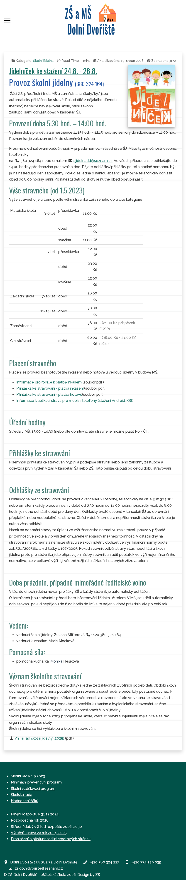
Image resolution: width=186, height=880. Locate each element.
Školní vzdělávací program (33, 788)
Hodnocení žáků (24, 801)
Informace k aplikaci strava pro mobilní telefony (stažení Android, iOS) (74, 400)
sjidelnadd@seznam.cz (93, 161)
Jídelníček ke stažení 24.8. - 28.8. (53, 70)
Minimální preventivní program (36, 782)
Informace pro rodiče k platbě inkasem (49, 382)
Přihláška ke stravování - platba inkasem (50, 388)
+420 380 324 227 (104, 862)
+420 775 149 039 (146, 862)
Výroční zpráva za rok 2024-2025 (39, 833)
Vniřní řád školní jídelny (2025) (39, 738)
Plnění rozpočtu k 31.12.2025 (35, 814)
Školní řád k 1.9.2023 (28, 776)
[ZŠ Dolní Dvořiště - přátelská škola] (93, 20)
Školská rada (21, 795)
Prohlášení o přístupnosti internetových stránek (51, 839)
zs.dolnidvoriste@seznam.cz (39, 868)
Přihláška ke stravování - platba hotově (49, 394)
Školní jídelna (43, 61)
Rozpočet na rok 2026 (30, 820)
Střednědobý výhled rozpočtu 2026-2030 (46, 827)
